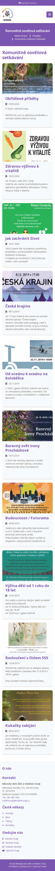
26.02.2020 (14, 176)
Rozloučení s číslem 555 (26, 657)
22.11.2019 (14, 383)
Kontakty (9, 825)
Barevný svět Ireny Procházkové (22, 448)
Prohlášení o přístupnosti (20, 866)
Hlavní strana (20, 35)
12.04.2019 (14, 663)
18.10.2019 (14, 455)
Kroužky (9, 813)
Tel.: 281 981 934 (10, 797)
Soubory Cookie (39, 866)
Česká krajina (17, 306)
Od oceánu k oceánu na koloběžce (26, 376)
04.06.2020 (14, 103)
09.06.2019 (14, 523)
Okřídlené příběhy (22, 98)
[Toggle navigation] (49, 14)
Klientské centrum (29, 3)
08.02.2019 (14, 730)
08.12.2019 (14, 311)
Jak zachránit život (22, 238)
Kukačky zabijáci (20, 725)
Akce (7, 817)
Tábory (8, 821)
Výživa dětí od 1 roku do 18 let (27, 588)
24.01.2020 (14, 243)
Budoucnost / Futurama (27, 517)
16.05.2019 (14, 595)
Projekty (36, 35)
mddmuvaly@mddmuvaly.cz (16, 800)
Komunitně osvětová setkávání (30, 39)
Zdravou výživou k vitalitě (22, 168)
